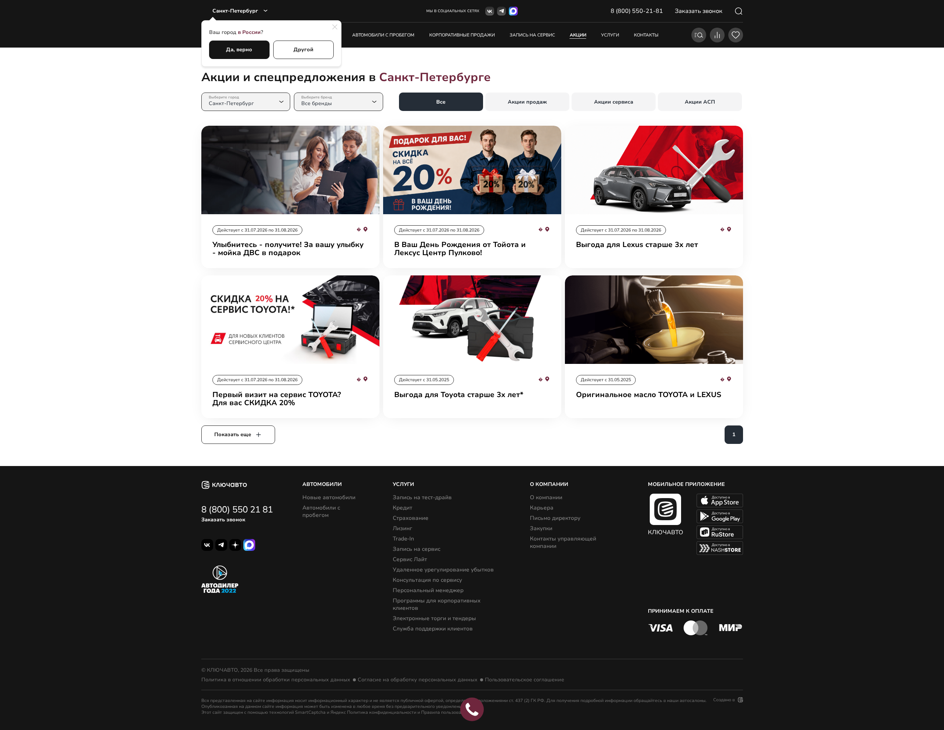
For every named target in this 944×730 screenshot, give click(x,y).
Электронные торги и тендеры (434, 618)
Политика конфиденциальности (381, 712)
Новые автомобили (328, 497)
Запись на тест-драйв (422, 497)
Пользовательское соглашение (524, 679)
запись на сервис (532, 35)
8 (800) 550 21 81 (237, 509)
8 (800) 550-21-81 (637, 11)
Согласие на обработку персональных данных (418, 679)
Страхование (410, 518)
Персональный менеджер (428, 590)
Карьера (541, 507)
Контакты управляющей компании (563, 542)
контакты (646, 35)
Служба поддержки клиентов (433, 628)
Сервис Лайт (410, 559)
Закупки (541, 528)
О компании (546, 497)
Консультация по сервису (427, 580)
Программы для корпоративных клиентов (436, 604)
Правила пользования (445, 712)
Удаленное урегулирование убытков (443, 569)
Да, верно (239, 49)
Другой (303, 49)
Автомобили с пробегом (383, 35)
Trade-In (403, 538)
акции (578, 35)
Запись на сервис (416, 549)
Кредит (402, 507)
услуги (610, 35)
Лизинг (402, 528)
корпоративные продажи (462, 35)
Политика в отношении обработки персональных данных (275, 679)
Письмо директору (555, 518)
